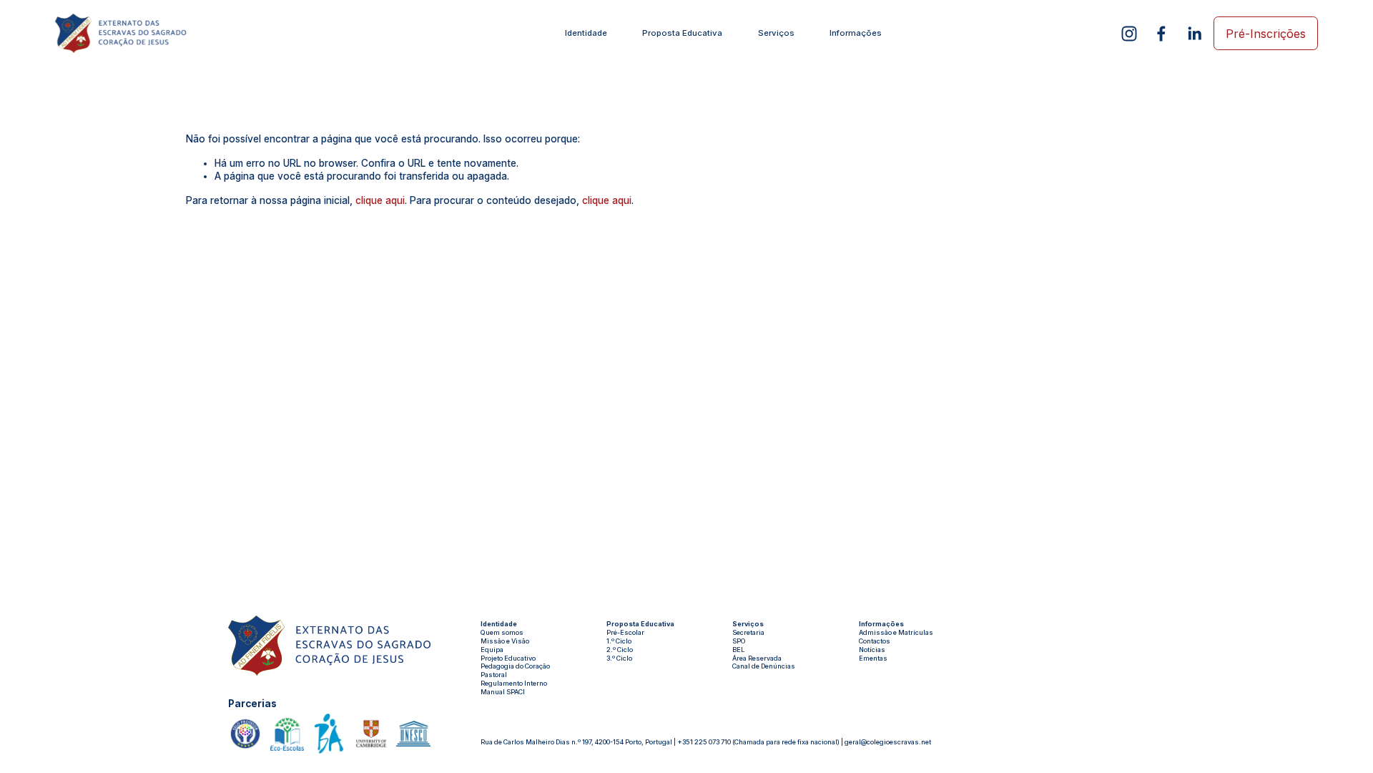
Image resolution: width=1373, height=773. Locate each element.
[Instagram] (1129, 33)
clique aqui (380, 200)
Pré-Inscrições (1266, 33)
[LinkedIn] (1194, 33)
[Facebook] (1161, 33)
